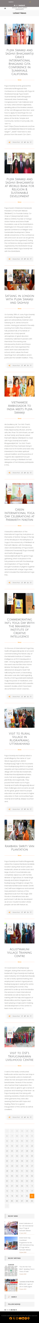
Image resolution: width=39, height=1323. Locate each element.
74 (17, 1191)
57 (22, 1176)
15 (22, 1141)
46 (27, 1166)
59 (32, 1176)
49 (12, 1171)
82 (27, 1196)
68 (17, 1186)
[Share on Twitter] (25, 142)
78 (7, 1196)
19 (12, 1146)
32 (17, 1156)
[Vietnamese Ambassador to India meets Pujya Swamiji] (19, 386)
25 (12, 1151)
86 (17, 1201)
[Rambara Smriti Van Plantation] (19, 830)
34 (27, 1156)
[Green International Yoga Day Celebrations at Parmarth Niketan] (19, 493)
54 (7, 1176)
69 (22, 1186)
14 (17, 1141)
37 (12, 1161)
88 (27, 1201)
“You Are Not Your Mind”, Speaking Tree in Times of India (26, 1269)
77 (32, 1191)
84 (7, 1201)
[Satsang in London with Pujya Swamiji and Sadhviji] (19, 279)
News (19, 80)
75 (22, 1191)
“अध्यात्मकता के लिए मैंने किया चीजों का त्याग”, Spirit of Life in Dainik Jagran (26, 1284)
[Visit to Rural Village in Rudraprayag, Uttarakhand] (19, 717)
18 (7, 1146)
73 (12, 1191)
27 (22, 1151)
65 (32, 1181)
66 (7, 1186)
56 (17, 1176)
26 (17, 1151)
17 (32, 1141)
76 (27, 1191)
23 (32, 1146)
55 (12, 1176)
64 (27, 1181)
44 (17, 1166)
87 (22, 1201)
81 (22, 1196)
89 (32, 1201)
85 (12, 1201)
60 (7, 1181)
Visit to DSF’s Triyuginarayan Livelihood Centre (19, 1056)
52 (27, 1171)
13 (12, 1141)
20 (17, 1146)
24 (7, 1151)
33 (22, 1156)
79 (12, 1196)
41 (32, 1161)
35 (32, 1156)
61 (12, 1181)
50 (17, 1171)
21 (22, 1146)
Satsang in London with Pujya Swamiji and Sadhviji (19, 299)
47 (32, 1166)
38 (17, 1161)
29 (32, 1151)
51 (22, 1171)
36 (7, 1161)
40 (27, 1161)
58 (27, 1176)
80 (17, 1196)
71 (32, 1186)
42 (7, 1166)
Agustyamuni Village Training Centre (19, 953)
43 (12, 1166)
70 (27, 1186)
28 (27, 1151)
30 (7, 1156)
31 (12, 1156)
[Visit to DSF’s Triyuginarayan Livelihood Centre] (19, 1037)
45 (22, 1166)
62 (17, 1181)
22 (27, 1146)
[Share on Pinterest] (30, 142)
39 (22, 1161)
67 (12, 1186)
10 (27, 1136)
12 (7, 1141)
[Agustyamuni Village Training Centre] (19, 933)
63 (22, 1181)
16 (27, 1141)
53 (32, 1171)
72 (7, 1191)
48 (7, 1171)
